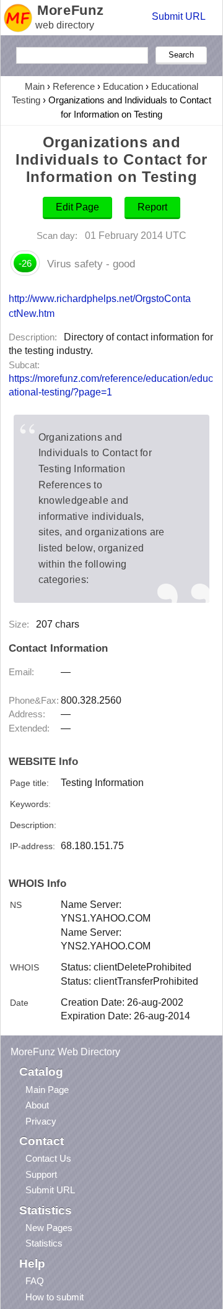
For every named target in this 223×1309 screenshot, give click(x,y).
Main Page (47, 1089)
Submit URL (179, 16)
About (37, 1105)
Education (123, 86)
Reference (74, 86)
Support (41, 1174)
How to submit (54, 1297)
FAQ (34, 1281)
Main (35, 86)
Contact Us (48, 1158)
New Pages (48, 1227)
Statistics (44, 1243)
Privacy (40, 1121)
